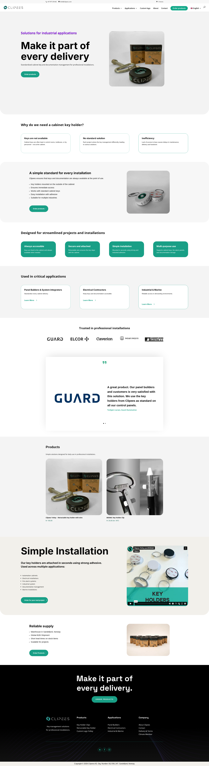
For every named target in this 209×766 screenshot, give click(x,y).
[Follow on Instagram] (109, 750)
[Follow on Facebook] (104, 750)
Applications (130, 8)
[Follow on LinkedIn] (100, 750)
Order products (179, 8)
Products (116, 8)
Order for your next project (34, 600)
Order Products (39, 653)
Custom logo (145, 8)
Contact (164, 8)
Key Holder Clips (83, 725)
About (155, 8)
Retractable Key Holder (86, 728)
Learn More (29, 300)
